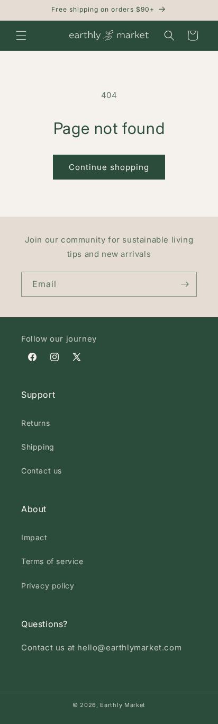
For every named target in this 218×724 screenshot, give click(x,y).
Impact (34, 537)
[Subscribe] (184, 284)
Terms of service (52, 561)
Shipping (37, 446)
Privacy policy (47, 585)
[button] (21, 35)
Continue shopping (109, 167)
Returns (35, 422)
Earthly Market (123, 705)
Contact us (41, 470)
